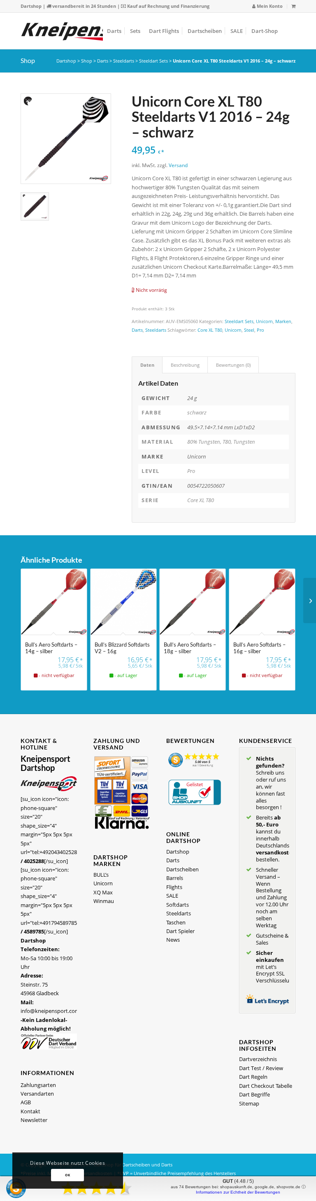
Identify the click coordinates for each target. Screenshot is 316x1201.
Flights (174, 887)
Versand (178, 165)
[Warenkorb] (293, 6)
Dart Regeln (253, 1076)
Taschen (176, 922)
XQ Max (103, 892)
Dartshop (31, 6)
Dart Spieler (180, 931)
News (173, 939)
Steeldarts (123, 61)
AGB (26, 1102)
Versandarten (37, 1093)
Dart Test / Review (261, 1068)
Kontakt (30, 1111)
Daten (147, 365)
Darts (102, 61)
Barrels (174, 878)
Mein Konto (269, 6)
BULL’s (101, 874)
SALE (172, 895)
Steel (249, 330)
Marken (283, 321)
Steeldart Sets (153, 61)
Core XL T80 (210, 330)
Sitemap (249, 1103)
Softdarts (177, 904)
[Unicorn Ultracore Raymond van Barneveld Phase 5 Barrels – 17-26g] (309, 600)
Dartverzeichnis (258, 1059)
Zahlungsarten (38, 1085)
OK (67, 1175)
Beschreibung (185, 365)
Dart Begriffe (254, 1094)
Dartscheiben (182, 869)
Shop (28, 60)
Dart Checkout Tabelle (265, 1085)
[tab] (147, 364)
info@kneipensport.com (50, 1011)
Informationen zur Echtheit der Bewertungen (238, 1192)
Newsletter (34, 1120)
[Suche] (288, 31)
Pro (260, 330)
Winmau (103, 901)
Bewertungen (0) (233, 365)
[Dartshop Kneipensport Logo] (86, 31)
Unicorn (264, 321)
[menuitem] (267, 6)
